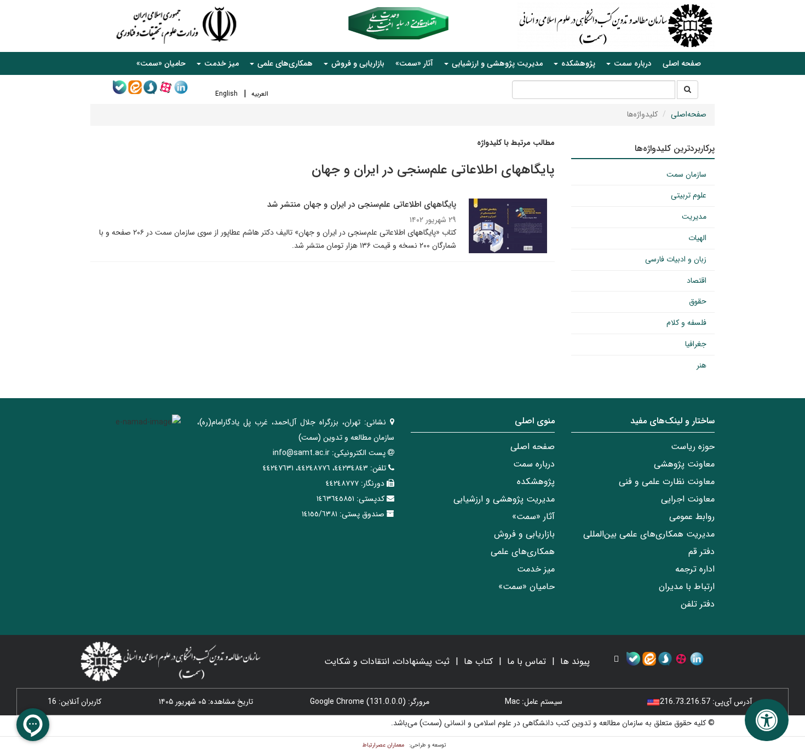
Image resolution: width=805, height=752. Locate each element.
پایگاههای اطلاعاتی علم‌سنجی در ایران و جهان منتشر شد (361, 204)
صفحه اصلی (682, 63)
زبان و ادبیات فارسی (675, 259)
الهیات (697, 238)
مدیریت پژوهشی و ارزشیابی (504, 499)
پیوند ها (575, 661)
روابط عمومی (692, 516)
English (226, 94)
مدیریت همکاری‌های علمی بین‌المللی (649, 534)
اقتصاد (696, 281)
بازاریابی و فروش (524, 534)
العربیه (259, 94)
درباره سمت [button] (632, 63)
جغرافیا (695, 344)
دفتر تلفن (698, 604)
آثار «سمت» (414, 63)
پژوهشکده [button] (577, 63)
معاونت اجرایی (688, 499)
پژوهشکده (536, 481)
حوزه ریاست (693, 446)
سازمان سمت (686, 174)
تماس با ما (526, 661)
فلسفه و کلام (686, 323)
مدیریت (694, 217)
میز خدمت (536, 569)
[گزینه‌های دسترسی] (767, 720)
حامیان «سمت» (161, 63)
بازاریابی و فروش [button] (356, 63)
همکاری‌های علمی (523, 551)
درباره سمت (534, 464)
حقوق (697, 301)
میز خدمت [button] (220, 63)
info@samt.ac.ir (301, 453)
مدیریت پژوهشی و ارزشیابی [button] (496, 63)
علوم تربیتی (688, 195)
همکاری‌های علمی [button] (284, 63)
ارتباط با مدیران (687, 586)
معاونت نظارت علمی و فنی (667, 481)
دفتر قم (701, 551)
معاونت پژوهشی (684, 464)
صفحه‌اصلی (688, 114)
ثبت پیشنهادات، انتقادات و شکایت (387, 661)
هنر (701, 365)
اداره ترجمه (695, 569)
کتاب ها (478, 661)
